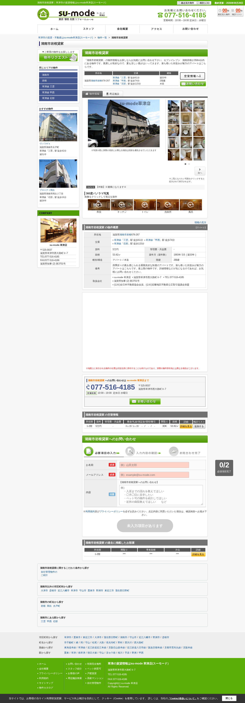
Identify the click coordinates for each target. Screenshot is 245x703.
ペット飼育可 (94, 668)
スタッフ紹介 (75, 668)
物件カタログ (46, 687)
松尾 (94, 642)
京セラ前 (111, 652)
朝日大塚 (92, 652)
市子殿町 (69, 642)
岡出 (49, 606)
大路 (101, 642)
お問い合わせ (75, 663)
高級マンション (95, 678)
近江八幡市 (63, 590)
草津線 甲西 (48, 92)
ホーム (42, 663)
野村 (120, 642)
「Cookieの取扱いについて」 (182, 698)
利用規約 (90, 511)
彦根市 (52, 590)
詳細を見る (186, 426)
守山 (87, 642)
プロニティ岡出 (47, 190)
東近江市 (109, 590)
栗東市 (91, 590)
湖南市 (94, 80)
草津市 (74, 590)
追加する (199, 426)
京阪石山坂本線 (117, 647)
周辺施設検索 (75, 678)
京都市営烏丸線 (172, 647)
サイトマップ (46, 683)
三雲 (123, 77)
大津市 (44, 590)
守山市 (82, 590)
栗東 (66, 652)
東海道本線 (70, 647)
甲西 (123, 80)
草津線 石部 (48, 98)
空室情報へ (191, 76)
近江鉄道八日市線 (136, 647)
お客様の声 (73, 673)
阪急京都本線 (155, 647)
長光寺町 (111, 642)
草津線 (116, 77)
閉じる (229, 698)
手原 (127, 652)
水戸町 (56, 606)
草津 (73, 652)
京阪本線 (187, 647)
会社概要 (43, 668)
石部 (123, 83)
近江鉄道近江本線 (97, 647)
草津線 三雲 (48, 86)
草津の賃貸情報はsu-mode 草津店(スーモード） (139, 663)
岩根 (99, 80)
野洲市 (99, 590)
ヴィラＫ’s (45, 143)
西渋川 (128, 642)
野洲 (134, 652)
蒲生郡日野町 (122, 590)
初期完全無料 (94, 663)
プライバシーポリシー (111, 511)
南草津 (81, 652)
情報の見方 (200, 222)
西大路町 (138, 642)
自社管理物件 (94, 683)
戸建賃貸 (91, 673)
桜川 (120, 652)
